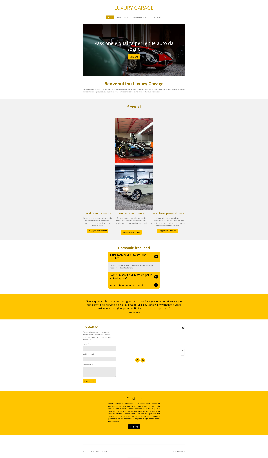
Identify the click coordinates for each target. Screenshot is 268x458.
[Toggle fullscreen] (182, 327)
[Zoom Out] (182, 353)
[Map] (160, 340)
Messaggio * (88, 364)
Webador (182, 451)
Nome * (86, 344)
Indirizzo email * (89, 354)
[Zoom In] (182, 350)
